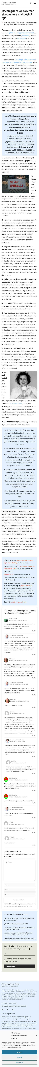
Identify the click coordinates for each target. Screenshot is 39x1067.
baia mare (17, 1024)
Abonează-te (8, 575)
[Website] (19, 894)
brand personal (9, 1026)
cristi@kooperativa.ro (18, 602)
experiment (10, 24)
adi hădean (17, 1021)
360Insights (7, 22)
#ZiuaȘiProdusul (7, 1021)
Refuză (19, 1057)
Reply (33, 631)
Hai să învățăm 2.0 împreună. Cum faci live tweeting (20, 938)
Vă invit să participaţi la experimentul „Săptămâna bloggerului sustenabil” (19, 919)
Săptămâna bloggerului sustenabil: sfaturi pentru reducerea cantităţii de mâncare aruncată (18, 934)
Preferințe (19, 1062)
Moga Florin (13, 618)
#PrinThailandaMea (23, 1019)
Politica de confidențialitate (9, 1003)
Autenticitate (9, 1024)
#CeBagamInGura (8, 1017)
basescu (25, 1024)
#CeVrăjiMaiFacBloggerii (22, 1017)
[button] (36, 1036)
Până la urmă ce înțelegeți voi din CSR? (16, 924)
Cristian (11, 659)
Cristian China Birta (16, 635)
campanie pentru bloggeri (22, 1028)
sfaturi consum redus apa (21, 24)
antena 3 (24, 1021)
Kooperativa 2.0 (26, 586)
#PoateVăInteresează (9, 1019)
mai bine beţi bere (15, 403)
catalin (12, 712)
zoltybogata (13, 778)
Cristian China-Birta (9, 3)
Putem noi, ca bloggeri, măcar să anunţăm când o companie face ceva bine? (19, 928)
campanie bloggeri (8, 1028)
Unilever (30, 24)
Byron (29, 1026)
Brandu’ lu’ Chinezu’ (21, 1026)
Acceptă (19, 1052)
